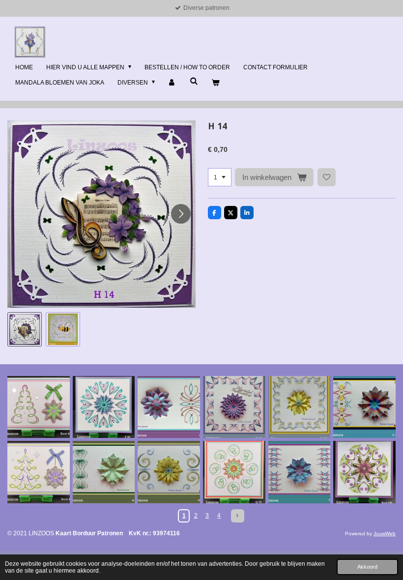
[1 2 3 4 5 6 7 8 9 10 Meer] (219, 177)
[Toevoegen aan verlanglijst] (326, 177)
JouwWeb (385, 533)
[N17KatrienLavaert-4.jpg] (169, 472)
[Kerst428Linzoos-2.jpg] (364, 472)
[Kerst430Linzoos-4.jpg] (38, 472)
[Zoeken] (193, 81)
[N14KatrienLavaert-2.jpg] (104, 472)
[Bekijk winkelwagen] (215, 83)
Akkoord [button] (367, 567)
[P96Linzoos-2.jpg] (104, 407)
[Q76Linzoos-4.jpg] (234, 472)
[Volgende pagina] (237, 515)
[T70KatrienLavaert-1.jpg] (299, 472)
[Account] (172, 83)
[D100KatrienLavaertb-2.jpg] (234, 407)
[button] (24, 329)
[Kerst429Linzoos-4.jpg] (38, 407)
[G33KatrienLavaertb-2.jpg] (364, 407)
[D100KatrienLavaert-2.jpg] (299, 407)
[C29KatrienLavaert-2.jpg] (169, 407)
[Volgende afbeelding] (181, 214)
